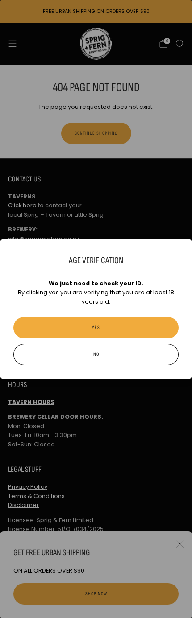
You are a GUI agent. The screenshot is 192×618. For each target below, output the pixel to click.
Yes (96, 327)
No (96, 354)
